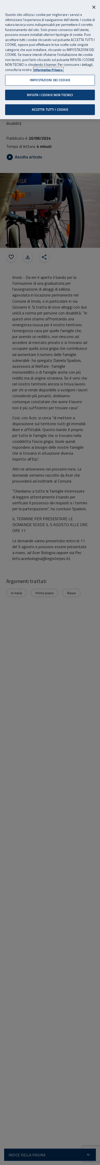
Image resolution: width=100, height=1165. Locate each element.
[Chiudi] (93, 7)
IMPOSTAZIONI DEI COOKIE (50, 80)
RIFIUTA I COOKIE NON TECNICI (50, 94)
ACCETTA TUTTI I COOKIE (50, 109)
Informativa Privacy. (48, 69)
